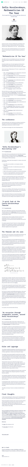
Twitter (7, 414)
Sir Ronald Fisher (11, 98)
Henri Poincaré (10, 72)
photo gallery (5, 426)
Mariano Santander (7, 324)
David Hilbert (10, 113)
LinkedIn (10, 414)
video (4, 424)
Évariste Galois (10, 100)
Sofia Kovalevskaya (11, 114)
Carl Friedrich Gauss (11, 77)
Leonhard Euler (10, 79)
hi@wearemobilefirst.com (5, 456)
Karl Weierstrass (11, 104)
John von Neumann (11, 85)
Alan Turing (10, 106)
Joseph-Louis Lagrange (12, 101)
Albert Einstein (10, 75)
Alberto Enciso (13, 211)
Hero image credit (5, 434)
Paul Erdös (10, 88)
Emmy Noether (10, 84)
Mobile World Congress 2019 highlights (18, 416)
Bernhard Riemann (11, 82)
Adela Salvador (20, 155)
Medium (15, 414)
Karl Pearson (10, 110)
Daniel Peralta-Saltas (10, 293)
